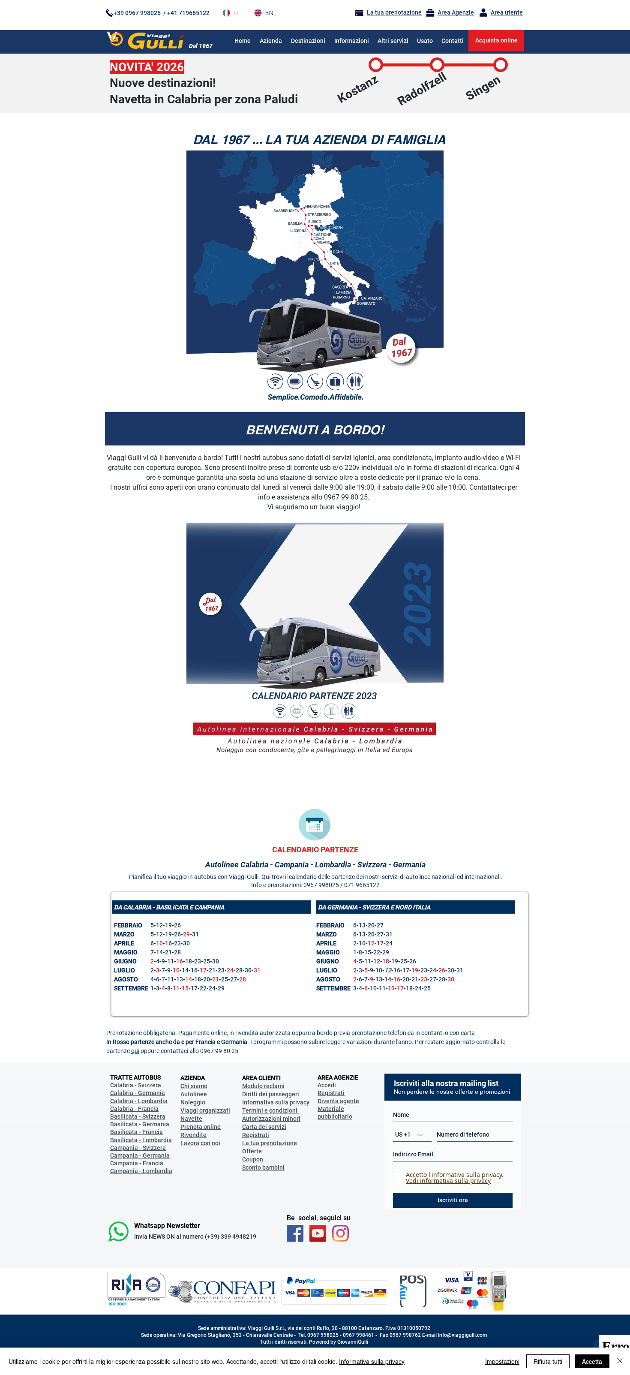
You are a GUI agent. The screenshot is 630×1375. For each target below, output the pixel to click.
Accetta (592, 1361)
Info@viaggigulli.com (462, 1335)
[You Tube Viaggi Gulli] (317, 1233)
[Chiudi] (620, 1361)
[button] (351, 41)
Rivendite (193, 1134)
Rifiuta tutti (548, 1361)
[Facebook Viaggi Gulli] (295, 1233)
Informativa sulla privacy (372, 1361)
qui (135, 1050)
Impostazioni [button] (502, 1361)
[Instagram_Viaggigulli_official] (340, 1233)
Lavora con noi (200, 1143)
